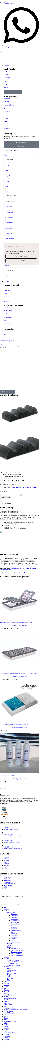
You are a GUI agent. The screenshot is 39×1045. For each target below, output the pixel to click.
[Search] (18, 346)
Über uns (6, 302)
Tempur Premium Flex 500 (19, 676)
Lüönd (5, 1023)
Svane (5, 1031)
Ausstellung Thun (16, 953)
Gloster (6, 996)
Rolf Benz (7, 1003)
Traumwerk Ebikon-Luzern (15, 962)
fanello (6, 1016)
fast (5, 993)
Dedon (6, 988)
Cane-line (6, 990)
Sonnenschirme (15, 924)
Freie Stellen (10, 978)
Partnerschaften (11, 973)
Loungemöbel (15, 920)
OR (1, 499)
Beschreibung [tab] (8, 503)
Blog (8, 980)
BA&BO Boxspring (9, 1013)
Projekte (9, 975)
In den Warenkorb (5, 497)
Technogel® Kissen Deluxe (19, 727)
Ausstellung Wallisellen (17, 955)
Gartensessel (14, 915)
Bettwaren (14, 929)
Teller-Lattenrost (10, 622)
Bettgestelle (14, 927)
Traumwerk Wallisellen (13, 965)
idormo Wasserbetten (10, 1021)
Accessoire (14, 914)
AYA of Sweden (8, 1011)
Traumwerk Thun (12, 963)
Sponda (6, 1029)
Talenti (6, 1006)
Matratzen (14, 937)
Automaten (3, 622)
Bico (5, 1014)
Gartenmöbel (11, 912)
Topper (13, 940)
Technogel (25, 724)
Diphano (6, 991)
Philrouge (6, 1024)
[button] (2, 344)
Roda (5, 1001)
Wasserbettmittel (9, 775)
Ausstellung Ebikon (16, 952)
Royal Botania (8, 1004)
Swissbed (6, 1034)
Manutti (6, 1000)
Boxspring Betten (16, 930)
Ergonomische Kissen (5, 724)
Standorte (6, 281)
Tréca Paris (7, 1039)
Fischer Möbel (8, 995)
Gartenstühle (14, 917)
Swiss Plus (10, 945)
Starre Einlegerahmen (20, 673)
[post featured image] (19, 619)
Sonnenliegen (15, 922)
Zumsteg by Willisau (9, 1008)
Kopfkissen (19, 724)
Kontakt (9, 968)
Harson (6, 1018)
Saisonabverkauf (15, 948)
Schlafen (6, 65)
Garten (6, 155)
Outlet (9, 947)
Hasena (6, 1019)
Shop (5, 910)
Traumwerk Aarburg (13, 960)
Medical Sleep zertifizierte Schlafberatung (15, 1009)
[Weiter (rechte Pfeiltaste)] (2, 1044)
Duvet (12, 932)
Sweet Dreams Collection (11, 1033)
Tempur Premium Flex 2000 (19, 625)
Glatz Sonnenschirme (10, 998)
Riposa (6, 1026)
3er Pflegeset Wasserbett (19, 779)
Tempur (30, 622)
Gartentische (14, 919)
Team (8, 976)
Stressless (10, 943)
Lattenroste (24, 622)
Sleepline (6, 1028)
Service (9, 971)
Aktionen (6, 265)
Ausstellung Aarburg (17, 950)
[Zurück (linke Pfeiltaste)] (0, 1044)
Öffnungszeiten (11, 970)
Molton (13, 938)
